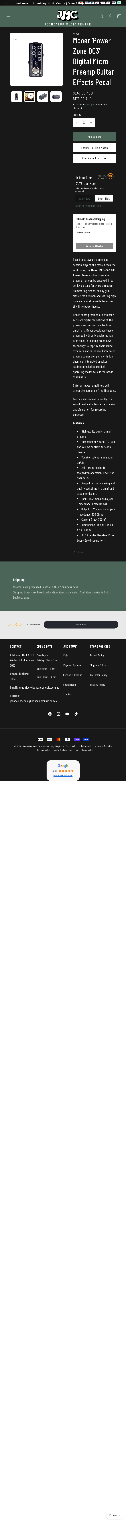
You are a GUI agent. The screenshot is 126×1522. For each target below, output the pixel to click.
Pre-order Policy (98, 675)
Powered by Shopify (53, 746)
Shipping (91, 104)
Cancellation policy (84, 749)
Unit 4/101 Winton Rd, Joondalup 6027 (22, 660)
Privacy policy (87, 746)
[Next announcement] (119, 3)
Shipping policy (43, 749)
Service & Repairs (72, 675)
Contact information (63, 749)
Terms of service (104, 746)
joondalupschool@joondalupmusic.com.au (34, 701)
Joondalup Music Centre (33, 746)
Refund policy (71, 746)
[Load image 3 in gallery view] (56, 96)
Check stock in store (94, 158)
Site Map (67, 694)
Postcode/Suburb (83, 232)
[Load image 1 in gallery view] (16, 96)
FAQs (65, 655)
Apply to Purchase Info (88, 205)
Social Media (69, 684)
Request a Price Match (94, 147)
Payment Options (72, 665)
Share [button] (81, 552)
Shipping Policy (98, 665)
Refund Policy (97, 655)
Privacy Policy (97, 684)
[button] (8, 16)
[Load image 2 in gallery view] (43, 96)
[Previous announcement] (6, 3)
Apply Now (84, 198)
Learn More (104, 198)
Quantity (77, 114)
